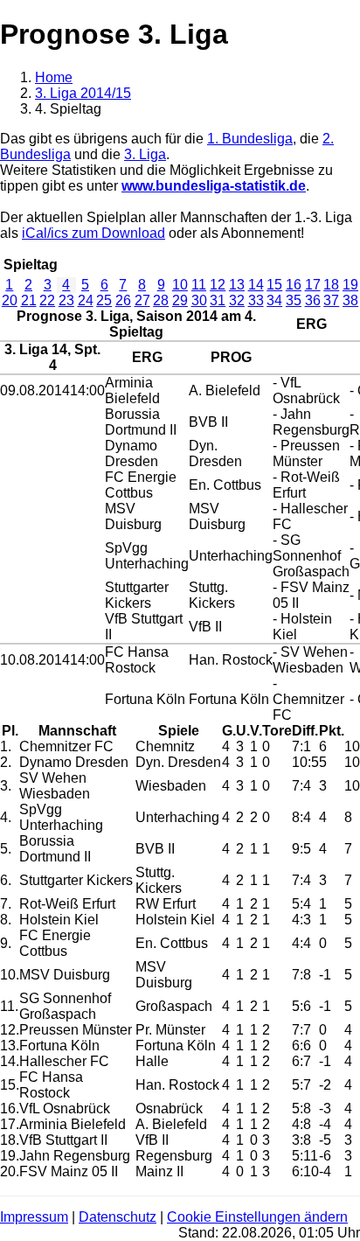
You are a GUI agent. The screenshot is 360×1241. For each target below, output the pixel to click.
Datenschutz (117, 1217)
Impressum (34, 1217)
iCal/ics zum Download (93, 233)
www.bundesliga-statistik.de (213, 185)
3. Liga (145, 154)
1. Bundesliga (250, 138)
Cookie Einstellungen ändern (257, 1217)
